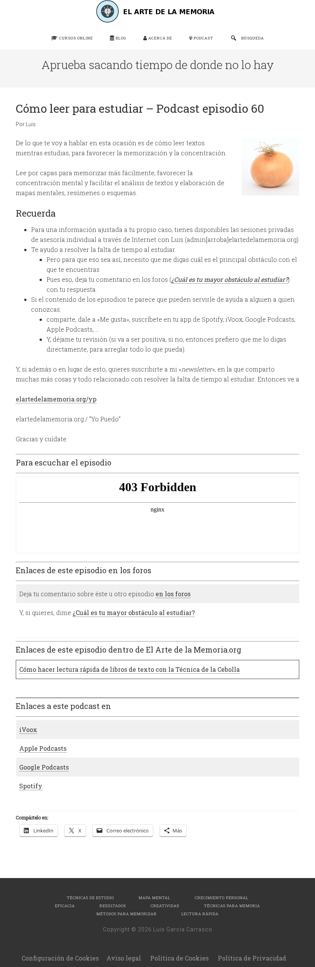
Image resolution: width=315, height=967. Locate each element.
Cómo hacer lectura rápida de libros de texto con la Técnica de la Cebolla (129, 669)
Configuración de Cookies (60, 958)
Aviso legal (123, 958)
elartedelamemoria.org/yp (56, 399)
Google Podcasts (44, 767)
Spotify (30, 786)
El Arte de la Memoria (157, 11)
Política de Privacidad (252, 958)
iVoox (28, 729)
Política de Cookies (179, 958)
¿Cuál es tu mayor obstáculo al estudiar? (229, 279)
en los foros (173, 594)
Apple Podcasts (42, 748)
